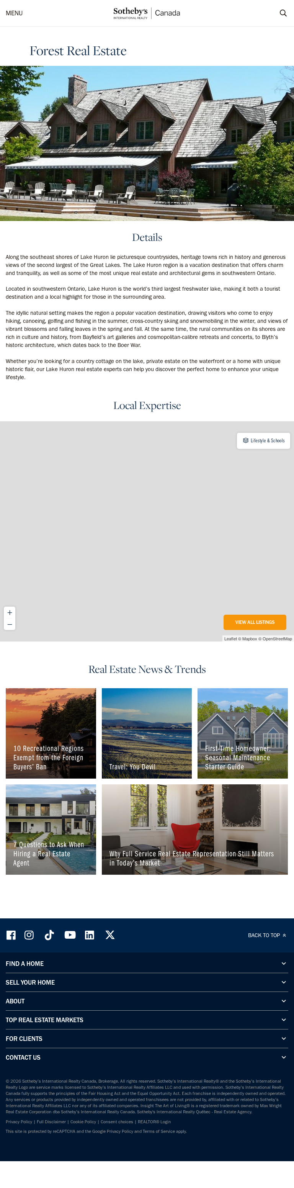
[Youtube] (69, 935)
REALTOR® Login (154, 1121)
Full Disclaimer (51, 1121)
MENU (14, 13)
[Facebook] (12, 935)
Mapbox (249, 638)
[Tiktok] (49, 935)
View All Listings (254, 622)
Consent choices (117, 1121)
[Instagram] (30, 935)
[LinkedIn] (89, 935)
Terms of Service (159, 1131)
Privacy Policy (19, 1121)
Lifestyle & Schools (267, 440)
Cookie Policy (83, 1121)
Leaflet (230, 638)
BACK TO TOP (264, 935)
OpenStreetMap (277, 638)
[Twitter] (110, 935)
